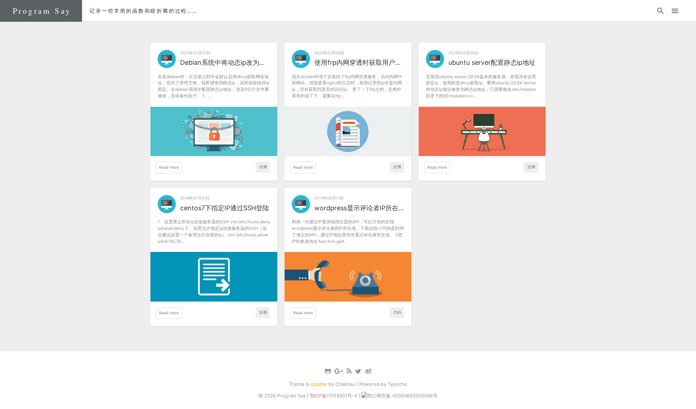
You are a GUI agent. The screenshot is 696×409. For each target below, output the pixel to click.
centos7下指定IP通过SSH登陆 (224, 208)
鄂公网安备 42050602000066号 (402, 396)
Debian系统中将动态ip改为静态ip (225, 62)
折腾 (263, 167)
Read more (169, 167)
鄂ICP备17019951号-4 (333, 396)
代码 (397, 312)
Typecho (397, 384)
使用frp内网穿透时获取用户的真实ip (359, 62)
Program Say (42, 10)
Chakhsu (345, 384)
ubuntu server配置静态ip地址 (491, 62)
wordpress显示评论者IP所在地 (359, 208)
